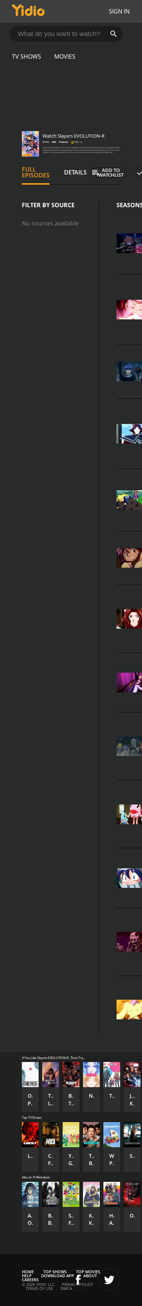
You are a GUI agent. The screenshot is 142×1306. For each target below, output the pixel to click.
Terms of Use (39, 1288)
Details (75, 172)
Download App (57, 1275)
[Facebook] (78, 1279)
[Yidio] (28, 11)
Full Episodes (36, 172)
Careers (30, 1279)
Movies (64, 56)
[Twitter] (109, 1279)
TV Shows (26, 56)
